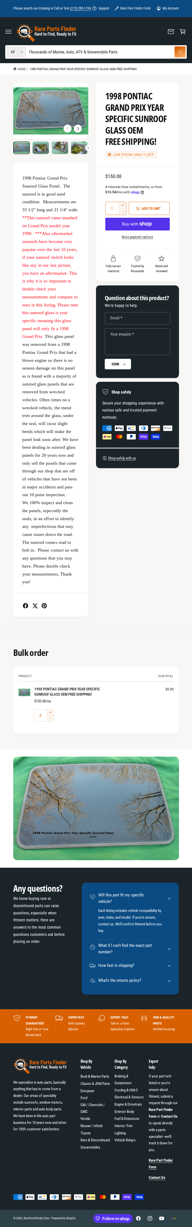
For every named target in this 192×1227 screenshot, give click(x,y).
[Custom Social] (173, 1218)
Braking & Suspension (123, 1079)
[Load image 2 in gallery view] (40, 148)
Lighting (120, 1133)
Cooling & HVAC (126, 1090)
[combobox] (107, 52)
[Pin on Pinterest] (44, 606)
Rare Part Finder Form (135, 8)
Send (115, 364)
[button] (8, 31)
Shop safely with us (122, 458)
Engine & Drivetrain (128, 1104)
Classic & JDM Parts (95, 1083)
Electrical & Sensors (129, 1097)
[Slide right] (78, 129)
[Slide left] (68, 129)
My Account (170, 8)
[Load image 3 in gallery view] (60, 148)
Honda (85, 1118)
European (87, 1091)
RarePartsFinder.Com (36, 1218)
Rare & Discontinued (95, 1140)
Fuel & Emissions (126, 1118)
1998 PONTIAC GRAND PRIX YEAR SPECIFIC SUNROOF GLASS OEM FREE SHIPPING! (83, 69)
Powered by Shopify (63, 1218)
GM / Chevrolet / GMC (92, 1108)
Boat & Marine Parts (94, 1076)
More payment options (137, 237)
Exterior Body (124, 1111)
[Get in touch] (171, 31)
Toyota (85, 1133)
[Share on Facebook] (25, 606)
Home (22, 69)
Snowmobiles (90, 1147)
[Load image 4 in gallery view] (79, 148)
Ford (83, 1098)
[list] (96, 1026)
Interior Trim (123, 1126)
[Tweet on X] (35, 606)
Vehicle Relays (124, 1140)
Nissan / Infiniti (91, 1126)
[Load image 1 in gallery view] (21, 148)
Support (103, 8)
